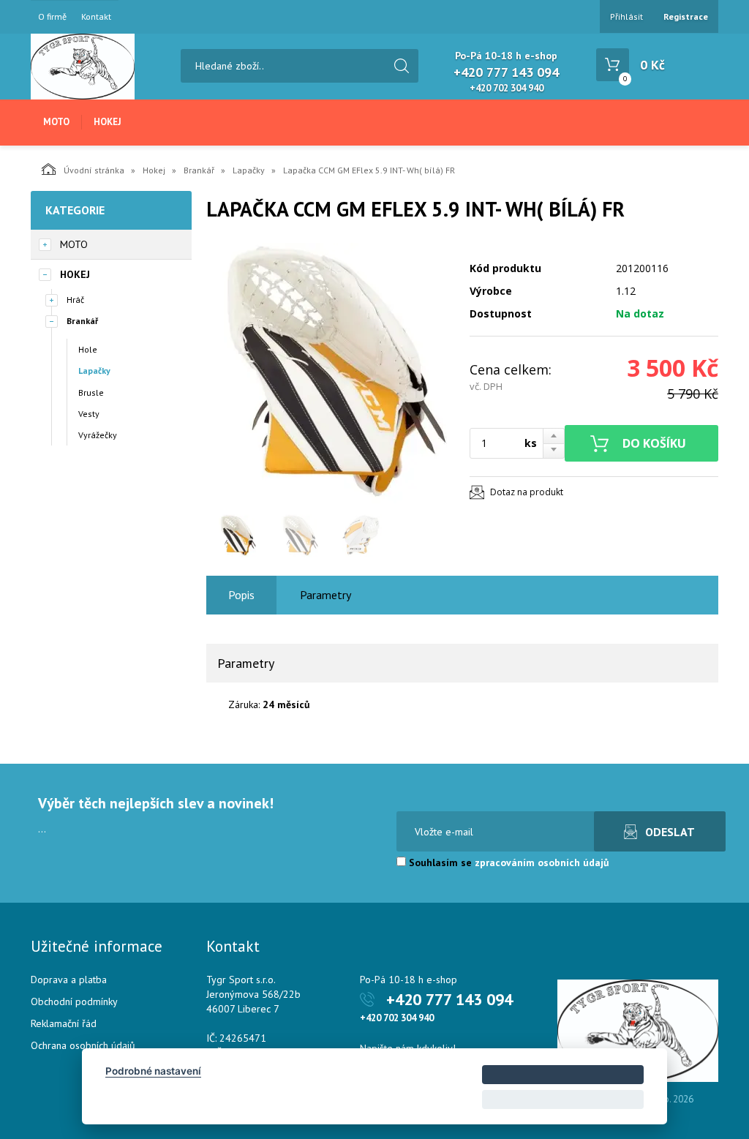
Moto (56, 122)
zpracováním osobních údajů (542, 862)
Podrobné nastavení (153, 1071)
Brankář (199, 170)
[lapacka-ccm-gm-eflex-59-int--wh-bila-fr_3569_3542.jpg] (330, 374)
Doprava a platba (69, 979)
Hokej (107, 122)
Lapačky (249, 170)
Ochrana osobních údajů (83, 1045)
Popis (241, 594)
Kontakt (96, 17)
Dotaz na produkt (526, 492)
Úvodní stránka (94, 170)
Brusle (91, 392)
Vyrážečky (97, 434)
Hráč (75, 299)
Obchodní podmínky (74, 1001)
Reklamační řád (64, 1023)
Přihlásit (626, 16)
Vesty (88, 413)
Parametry (325, 594)
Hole (87, 349)
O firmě (52, 17)
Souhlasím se (507, 862)
